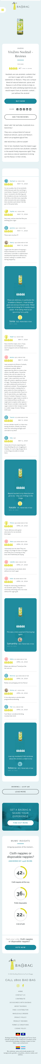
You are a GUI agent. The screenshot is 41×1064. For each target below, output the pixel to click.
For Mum (20, 64)
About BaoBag (20, 1006)
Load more (20, 792)
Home (20, 991)
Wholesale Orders (20, 1014)
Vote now (20, 947)
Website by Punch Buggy (25, 974)
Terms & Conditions (20, 1025)
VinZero (20, 113)
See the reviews (20, 117)
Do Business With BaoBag (20, 1002)
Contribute (20, 999)
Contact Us (20, 995)
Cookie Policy (20, 1028)
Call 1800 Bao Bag (20, 980)
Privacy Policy (20, 1017)
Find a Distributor (20, 1010)
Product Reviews (20, 1021)
